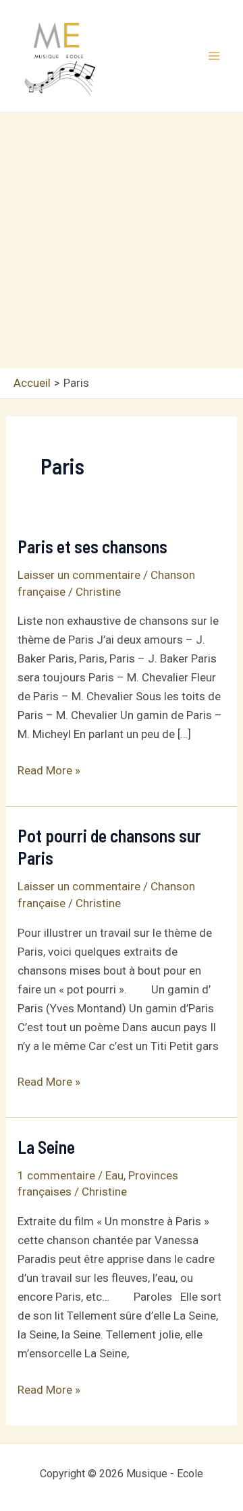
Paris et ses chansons (92, 546)
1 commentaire (56, 1175)
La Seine (46, 1146)
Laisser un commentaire (79, 575)
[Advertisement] (121, 240)
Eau (114, 1175)
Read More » (49, 771)
